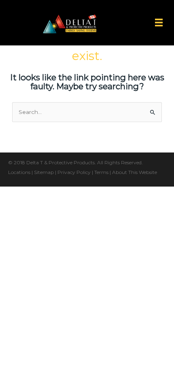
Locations (19, 172)
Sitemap (44, 172)
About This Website (134, 172)
